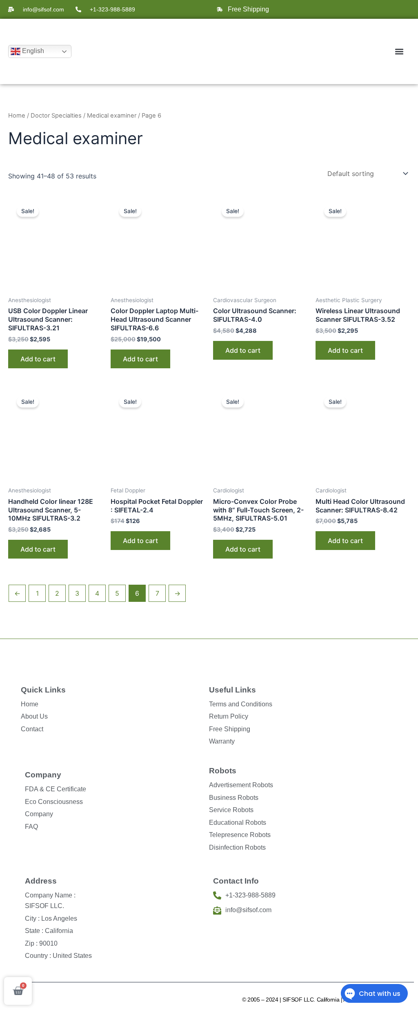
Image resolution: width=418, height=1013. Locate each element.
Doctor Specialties (56, 115)
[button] (399, 51)
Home (16, 115)
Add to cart (38, 359)
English (32, 50)
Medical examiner (111, 115)
